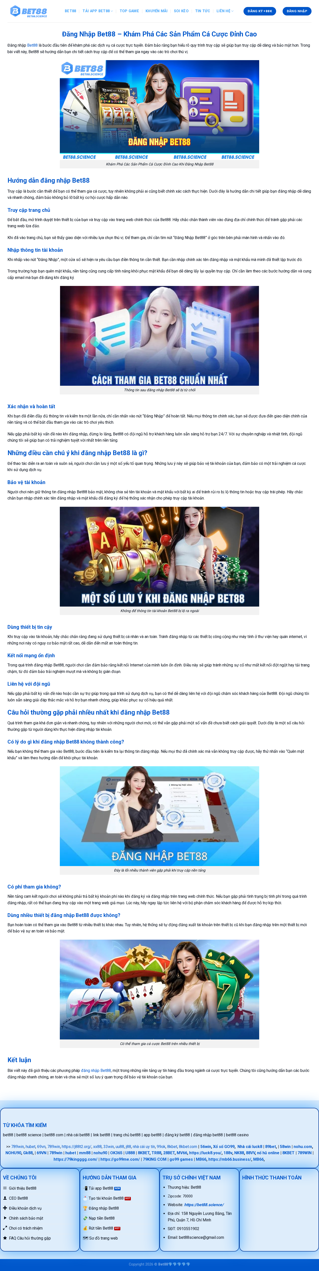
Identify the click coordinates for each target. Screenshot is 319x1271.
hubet (30, 1146)
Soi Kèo (181, 11)
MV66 (182, 1152)
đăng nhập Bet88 (96, 1070)
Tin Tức (202, 11)
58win (285, 1146)
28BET (169, 1152)
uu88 (120, 1146)
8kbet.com (188, 1146)
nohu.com (303, 1146)
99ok (161, 1146)
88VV (250, 1152)
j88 (128, 1146)
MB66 (201, 1159)
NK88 (239, 1152)
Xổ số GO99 (224, 1146)
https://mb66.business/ (229, 1159)
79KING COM (154, 1159)
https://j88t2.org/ (76, 1146)
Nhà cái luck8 (250, 1146)
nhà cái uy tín (144, 1146)
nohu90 (100, 1152)
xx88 (97, 1146)
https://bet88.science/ (204, 1204)
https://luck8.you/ (205, 1152)
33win (108, 1146)
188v (228, 1152)
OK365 (116, 1152)
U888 (130, 1152)
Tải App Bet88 (96, 11)
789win (17, 1146)
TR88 (156, 1152)
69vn (41, 1146)
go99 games (181, 1159)
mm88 (84, 1152)
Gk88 (28, 1152)
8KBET (144, 1152)
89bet (270, 1146)
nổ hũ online (268, 1152)
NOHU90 (13, 1152)
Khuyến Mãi (156, 11)
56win (205, 1146)
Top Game (129, 11)
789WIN (305, 1152)
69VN (41, 1152)
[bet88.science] (32, 11)
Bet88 (70, 11)
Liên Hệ (223, 11)
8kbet (172, 1146)
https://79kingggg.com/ (75, 1159)
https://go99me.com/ (120, 1159)
